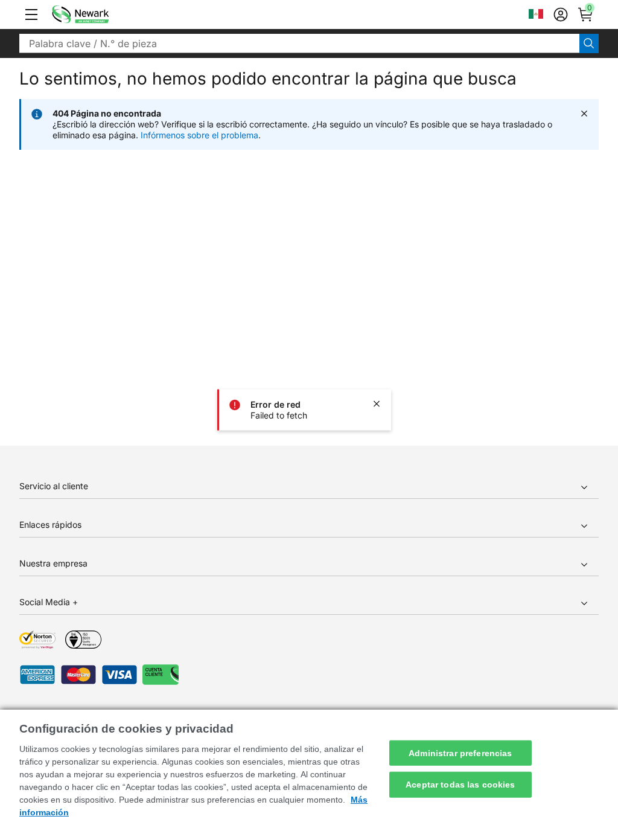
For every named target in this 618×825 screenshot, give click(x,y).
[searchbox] (299, 43)
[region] (309, 767)
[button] (31, 14)
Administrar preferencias (460, 752)
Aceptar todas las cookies (460, 784)
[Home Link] (98, 14)
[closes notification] (376, 404)
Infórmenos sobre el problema (199, 135)
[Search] (589, 43)
